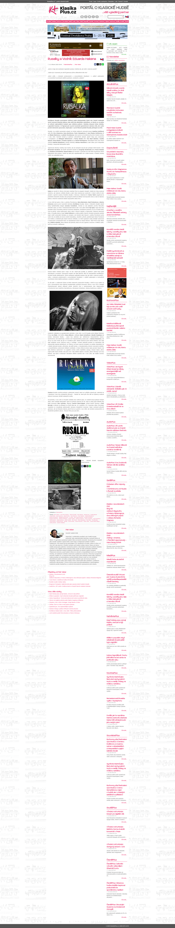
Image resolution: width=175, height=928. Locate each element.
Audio (73, 21)
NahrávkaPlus (68, 64)
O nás (90, 1)
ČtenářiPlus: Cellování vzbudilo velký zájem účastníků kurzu (115, 866)
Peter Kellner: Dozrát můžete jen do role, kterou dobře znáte (116, 191)
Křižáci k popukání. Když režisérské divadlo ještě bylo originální (66, 596)
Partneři (120, 1)
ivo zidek (71, 517)
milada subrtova (60, 520)
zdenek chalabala (61, 522)
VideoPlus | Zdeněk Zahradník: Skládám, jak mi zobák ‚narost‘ (117, 389)
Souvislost (65, 21)
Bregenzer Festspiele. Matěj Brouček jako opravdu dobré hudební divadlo (69, 584)
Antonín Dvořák (73, 514)
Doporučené (112, 148)
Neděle (117, 21)
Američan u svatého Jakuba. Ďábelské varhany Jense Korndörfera (117, 212)
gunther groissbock (54, 517)
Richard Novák (60, 521)
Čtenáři (127, 21)
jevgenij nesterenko (54, 518)
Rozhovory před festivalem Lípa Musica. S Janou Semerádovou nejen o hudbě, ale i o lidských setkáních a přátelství (117, 790)
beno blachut (80, 514)
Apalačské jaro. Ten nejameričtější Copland (61, 606)
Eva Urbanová (74, 515)
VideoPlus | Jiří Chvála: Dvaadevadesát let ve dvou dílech (115, 406)
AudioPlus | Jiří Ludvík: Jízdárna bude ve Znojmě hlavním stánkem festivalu (69, 586)
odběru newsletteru (119, 60)
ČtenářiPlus (112, 860)
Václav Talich (86, 521)
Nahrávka (101, 21)
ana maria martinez (64, 514)
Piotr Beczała (95, 520)
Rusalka (65, 521)
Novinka (96, 21)
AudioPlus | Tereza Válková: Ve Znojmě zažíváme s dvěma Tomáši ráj (117, 447)
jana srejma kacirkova (78, 517)
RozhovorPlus (113, 300)
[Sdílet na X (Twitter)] (98, 64)
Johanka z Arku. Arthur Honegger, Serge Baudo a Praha (64, 602)
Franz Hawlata (81, 515)
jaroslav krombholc (88, 517)
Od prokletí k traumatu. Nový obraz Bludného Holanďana (115, 154)
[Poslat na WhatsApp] (103, 64)
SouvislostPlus (113, 735)
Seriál (70, 21)
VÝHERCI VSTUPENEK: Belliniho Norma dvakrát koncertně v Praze (116, 829)
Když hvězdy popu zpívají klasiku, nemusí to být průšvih (64, 594)
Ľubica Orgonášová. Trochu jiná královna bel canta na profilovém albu (68, 598)
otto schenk (74, 520)
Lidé (116, 1)
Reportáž (86, 21)
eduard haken (67, 515)
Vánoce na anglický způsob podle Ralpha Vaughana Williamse (66, 600)
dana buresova (59, 515)
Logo (94, 1)
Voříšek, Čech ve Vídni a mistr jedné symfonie (61, 604)
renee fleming (53, 521)
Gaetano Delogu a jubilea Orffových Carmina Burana (63, 608)
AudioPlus (111, 422)
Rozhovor (59, 21)
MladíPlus (111, 555)
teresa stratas (71, 521)
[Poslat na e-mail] (100, 64)
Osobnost (112, 21)
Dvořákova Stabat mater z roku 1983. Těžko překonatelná (65, 611)
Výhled (107, 21)
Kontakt (126, 1)
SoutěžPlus (112, 807)
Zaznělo (91, 21)
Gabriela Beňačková (89, 515)
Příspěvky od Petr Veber (57, 572)
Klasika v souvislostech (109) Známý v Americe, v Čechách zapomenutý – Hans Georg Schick (116, 537)
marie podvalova (96, 518)
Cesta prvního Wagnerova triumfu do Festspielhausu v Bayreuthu (116, 171)
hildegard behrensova (63, 517)
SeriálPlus (111, 480)
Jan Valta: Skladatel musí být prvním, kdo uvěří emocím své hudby (116, 306)
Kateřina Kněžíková (63, 518)
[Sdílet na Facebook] (95, 64)
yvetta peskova (53, 522)
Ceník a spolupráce (102, 1)
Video (77, 21)
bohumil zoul (86, 514)
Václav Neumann (79, 521)
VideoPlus (111, 363)
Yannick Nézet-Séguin (95, 521)
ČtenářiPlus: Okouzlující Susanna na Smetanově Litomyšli (116, 907)
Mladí (81, 21)
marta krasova (53, 520)
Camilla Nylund (93, 514)
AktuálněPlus (112, 84)
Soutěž (122, 21)
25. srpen (113, 44)
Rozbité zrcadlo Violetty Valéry (57, 582)
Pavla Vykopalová (81, 520)
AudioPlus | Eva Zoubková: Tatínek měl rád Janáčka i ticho (117, 465)
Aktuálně (48, 21)
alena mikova (56, 514)
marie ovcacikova (88, 518)
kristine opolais (71, 518)
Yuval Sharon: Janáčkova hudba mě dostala (61, 580)
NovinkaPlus (112, 673)
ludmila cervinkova (80, 518)
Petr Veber (78, 64)
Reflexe (54, 21)
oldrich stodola (68, 520)
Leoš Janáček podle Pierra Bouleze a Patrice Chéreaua (64, 613)
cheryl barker (52, 515)
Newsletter (111, 1)
